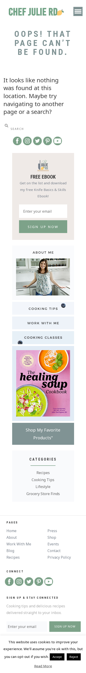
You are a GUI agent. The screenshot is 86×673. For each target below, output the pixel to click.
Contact (54, 550)
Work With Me (18, 544)
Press (52, 530)
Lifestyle (43, 486)
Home (11, 530)
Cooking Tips (43, 479)
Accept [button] (57, 657)
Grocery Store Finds (43, 493)
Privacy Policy (59, 557)
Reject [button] (73, 657)
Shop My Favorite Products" (43, 433)
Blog (10, 550)
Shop (51, 537)
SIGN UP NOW (64, 626)
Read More (43, 666)
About (11, 537)
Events (53, 544)
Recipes (43, 472)
